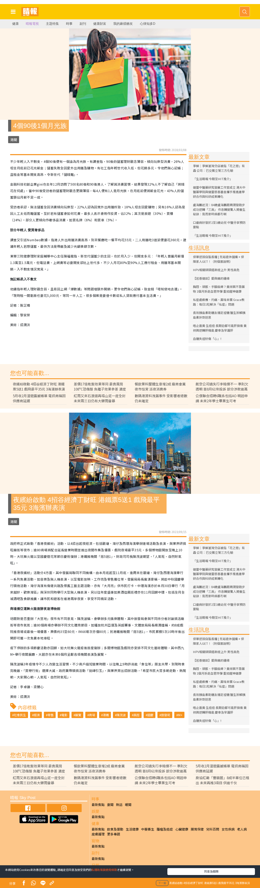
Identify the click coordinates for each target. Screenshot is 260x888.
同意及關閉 (211, 871)
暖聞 (128, 804)
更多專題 (113, 834)
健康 (15, 23)
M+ (180, 715)
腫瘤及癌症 (165, 829)
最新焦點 (98, 804)
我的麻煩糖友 (123, 23)
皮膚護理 (98, 834)
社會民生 (20, 715)
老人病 (242, 829)
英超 (136, 715)
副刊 (83, 23)
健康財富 (99, 23)
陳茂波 (121, 715)
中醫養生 (147, 829)
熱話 (119, 804)
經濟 (37, 715)
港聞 (13, 139)
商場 (92, 715)
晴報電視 (32, 23)
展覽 (78, 715)
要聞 (110, 804)
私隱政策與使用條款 (104, 870)
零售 (51, 715)
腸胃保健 (197, 829)
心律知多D (147, 23)
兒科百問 (212, 829)
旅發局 (165, 715)
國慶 (150, 715)
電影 (64, 715)
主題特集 (52, 23)
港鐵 (106, 715)
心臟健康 (181, 829)
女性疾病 (228, 829)
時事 (69, 23)
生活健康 (132, 829)
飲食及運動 (115, 829)
